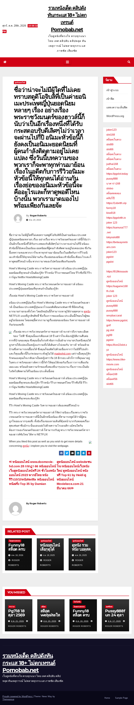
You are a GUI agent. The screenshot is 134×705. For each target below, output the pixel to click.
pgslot (109, 256)
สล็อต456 (111, 379)
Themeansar (8, 699)
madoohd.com (62, 353)
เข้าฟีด (110, 98)
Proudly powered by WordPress (17, 696)
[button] (129, 62)
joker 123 (111, 222)
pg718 (12, 607)
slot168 (110, 134)
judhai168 (112, 164)
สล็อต (44, 607)
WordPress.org (115, 116)
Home (107, 698)
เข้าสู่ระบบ (112, 90)
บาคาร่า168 (113, 183)
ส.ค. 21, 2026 (17, 621)
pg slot (110, 330)
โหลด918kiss (14, 541)
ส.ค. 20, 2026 (49, 621)
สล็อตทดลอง (113, 193)
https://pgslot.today (117, 173)
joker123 (111, 129)
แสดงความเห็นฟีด (116, 107)
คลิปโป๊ (110, 198)
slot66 (109, 149)
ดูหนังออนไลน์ (20, 82)
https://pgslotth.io (116, 217)
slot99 (109, 144)
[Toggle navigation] (67, 62)
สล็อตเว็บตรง (113, 139)
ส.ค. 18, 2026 (82, 621)
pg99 (109, 335)
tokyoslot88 (113, 237)
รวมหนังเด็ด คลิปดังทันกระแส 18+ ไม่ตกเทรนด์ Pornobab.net (28, 662)
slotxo (109, 188)
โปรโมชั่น (77, 602)
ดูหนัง (87, 311)
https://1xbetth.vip (116, 203)
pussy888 (112, 178)
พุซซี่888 (109, 607)
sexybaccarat (114, 315)
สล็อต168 (111, 374)
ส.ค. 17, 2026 (114, 621)
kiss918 (110, 212)
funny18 (111, 208)
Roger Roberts (38, 215)
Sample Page (121, 698)
